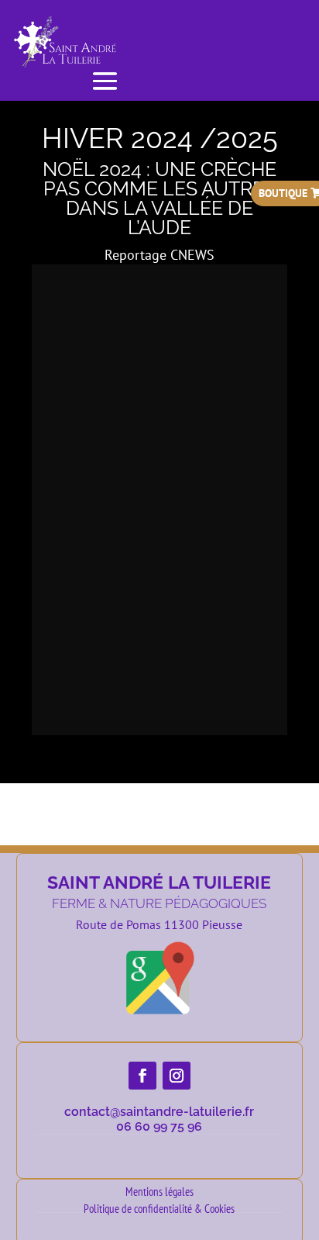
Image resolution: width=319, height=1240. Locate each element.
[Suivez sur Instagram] (176, 1076)
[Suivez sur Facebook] (142, 1076)
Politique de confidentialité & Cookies (159, 1208)
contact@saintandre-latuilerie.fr (159, 1111)
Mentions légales (159, 1191)
